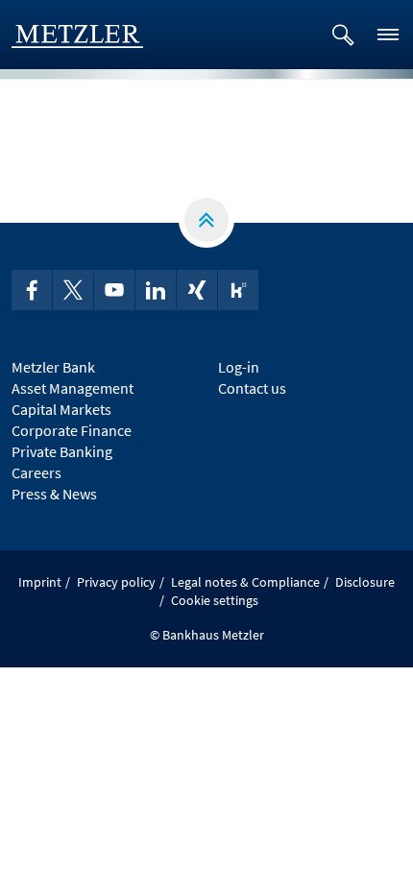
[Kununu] (238, 290)
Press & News (54, 493)
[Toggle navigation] (388, 34)
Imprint (39, 582)
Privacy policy (116, 582)
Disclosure (365, 582)
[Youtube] (114, 290)
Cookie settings (214, 600)
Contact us (252, 388)
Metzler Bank (53, 366)
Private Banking (62, 451)
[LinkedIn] (155, 290)
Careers (36, 472)
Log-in (238, 366)
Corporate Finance (72, 430)
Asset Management (73, 388)
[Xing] (197, 290)
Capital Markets (61, 409)
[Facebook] (32, 290)
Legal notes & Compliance (245, 582)
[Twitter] (73, 290)
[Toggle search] (342, 34)
